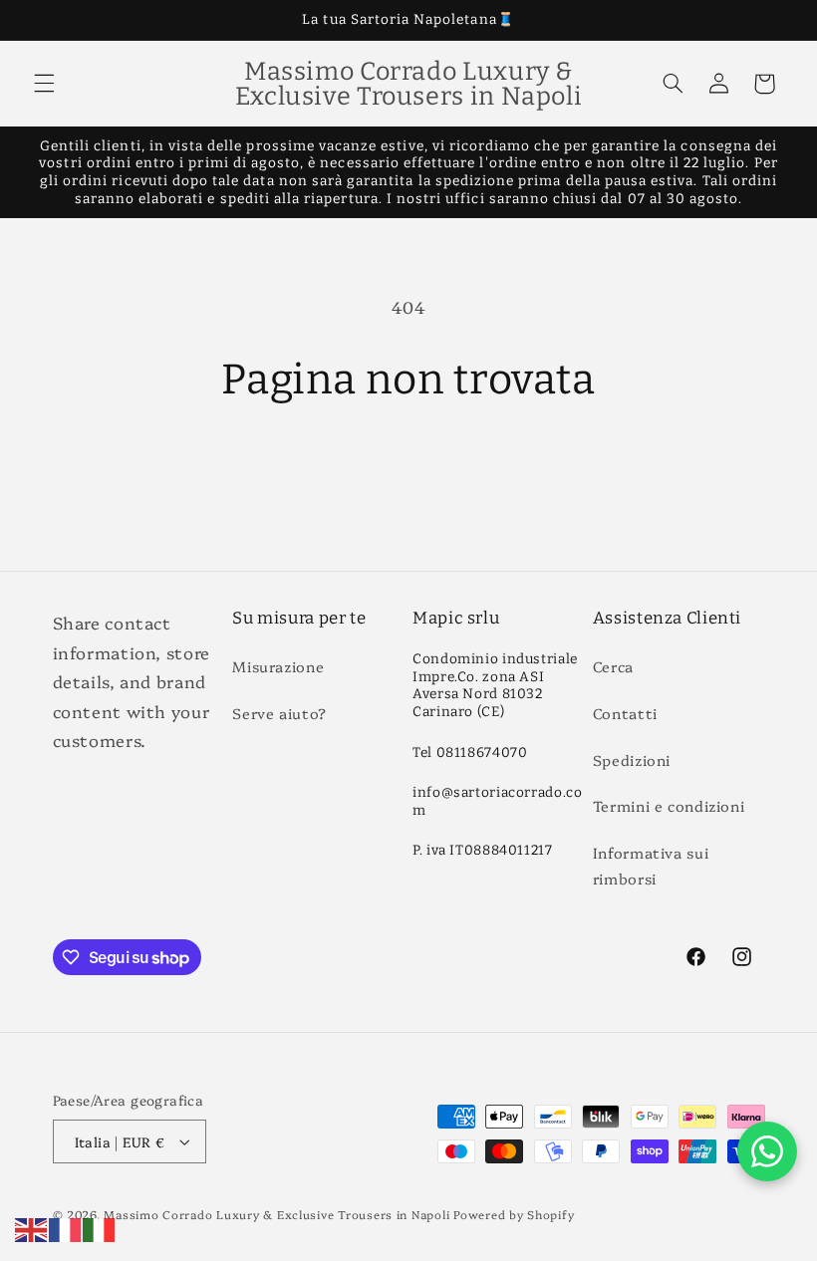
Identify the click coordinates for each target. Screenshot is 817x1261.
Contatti (625, 712)
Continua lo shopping (409, 472)
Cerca (613, 665)
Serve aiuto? (279, 712)
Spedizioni (632, 759)
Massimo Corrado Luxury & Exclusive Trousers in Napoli (276, 1214)
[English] (32, 1226)
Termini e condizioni (669, 805)
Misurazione (278, 665)
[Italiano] (100, 1226)
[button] (44, 84)
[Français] (66, 1226)
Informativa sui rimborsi (650, 865)
